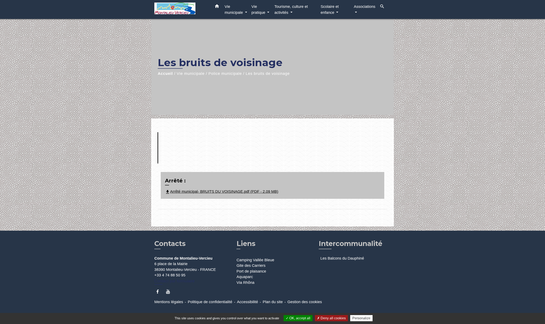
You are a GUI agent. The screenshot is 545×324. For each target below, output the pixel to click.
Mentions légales (168, 302)
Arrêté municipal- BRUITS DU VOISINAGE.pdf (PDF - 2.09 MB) (221, 191)
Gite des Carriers (251, 265)
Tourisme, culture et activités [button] (291, 9)
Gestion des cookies (304, 302)
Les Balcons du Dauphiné (342, 258)
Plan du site (273, 302)
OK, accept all (299, 318)
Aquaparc (245, 277)
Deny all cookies (333, 318)
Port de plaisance (251, 271)
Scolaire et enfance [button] (330, 9)
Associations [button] (364, 6)
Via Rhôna (245, 282)
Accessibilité (247, 302)
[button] (217, 7)
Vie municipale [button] (234, 9)
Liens (246, 243)
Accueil (165, 73)
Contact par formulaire (174, 281)
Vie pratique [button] (258, 9)
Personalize (361, 318)
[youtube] (170, 291)
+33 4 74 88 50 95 (169, 275)
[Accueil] (181, 9)
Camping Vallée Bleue (255, 260)
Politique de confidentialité (210, 302)
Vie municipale (191, 73)
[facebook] (159, 291)
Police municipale (225, 73)
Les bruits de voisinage (268, 73)
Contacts (170, 244)
